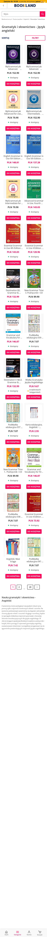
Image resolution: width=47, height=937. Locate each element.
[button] (42, 14)
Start (6, 934)
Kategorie (17, 934)
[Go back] (3, 5)
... (24, 588)
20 (30, 587)
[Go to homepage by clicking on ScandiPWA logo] (25, 5)
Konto (29, 934)
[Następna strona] (37, 587)
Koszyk (39, 935)
